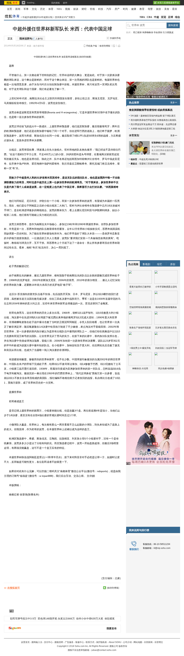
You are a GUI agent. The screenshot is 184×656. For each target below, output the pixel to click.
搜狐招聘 (58, 642)
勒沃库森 (67, 163)
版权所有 (123, 646)
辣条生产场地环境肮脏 (140, 327)
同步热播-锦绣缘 (166, 368)
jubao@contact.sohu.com (103, 650)
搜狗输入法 (36, 642)
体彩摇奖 (110, 618)
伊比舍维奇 (93, 159)
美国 (9, 350)
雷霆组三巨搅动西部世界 (151, 163)
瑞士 (104, 410)
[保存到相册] (85, 57)
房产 (117, 9)
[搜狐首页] (12, 2)
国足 (69, 187)
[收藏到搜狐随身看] (104, 587)
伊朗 (41, 200)
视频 (67, 9)
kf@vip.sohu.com (162, 548)
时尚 (125, 9)
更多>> (173, 102)
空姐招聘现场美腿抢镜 (140, 307)
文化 (34, 9)
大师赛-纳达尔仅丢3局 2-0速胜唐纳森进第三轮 (153, 128)
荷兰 (76, 298)
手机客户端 (91, 46)
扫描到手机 (115, 38)
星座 (174, 9)
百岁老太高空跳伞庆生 (166, 327)
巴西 (81, 131)
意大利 (31, 303)
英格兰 (56, 326)
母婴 (150, 9)
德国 (110, 294)
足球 (170, 17)
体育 (50, 9)
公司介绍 (127, 642)
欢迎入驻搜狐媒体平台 (168, 2)
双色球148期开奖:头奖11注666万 (56, 618)
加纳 (65, 340)
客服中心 (79, 642)
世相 (92, 9)
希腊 (29, 135)
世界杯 (63, 75)
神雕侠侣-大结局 (140, 368)
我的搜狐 (55, 3)
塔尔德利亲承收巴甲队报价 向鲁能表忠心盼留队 (153, 120)
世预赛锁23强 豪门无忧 (162, 142)
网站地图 (138, 642)
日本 (75, 294)
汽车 (108, 9)
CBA (149, 17)
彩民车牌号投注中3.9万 (23, 618)
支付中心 (48, 642)
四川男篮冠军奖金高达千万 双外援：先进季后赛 (153, 124)
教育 (141, 9)
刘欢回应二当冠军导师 (166, 348)
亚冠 (163, 17)
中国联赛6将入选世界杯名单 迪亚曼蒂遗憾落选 (56, 57)
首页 (9, 9)
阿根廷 (20, 200)
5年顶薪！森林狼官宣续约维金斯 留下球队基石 (153, 116)
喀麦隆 (23, 322)
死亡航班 (137, 32)
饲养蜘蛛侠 (147, 32)
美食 (166, 9)
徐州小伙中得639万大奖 (89, 618)
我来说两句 (31, 38)
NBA (59, 9)
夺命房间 (158, 32)
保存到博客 (104, 46)
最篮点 (134, 163)
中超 (156, 17)
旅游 (158, 9)
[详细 (162, 154)
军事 (26, 9)
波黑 (97, 84)
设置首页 (25, 642)
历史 (42, 9)
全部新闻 (148, 642)
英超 (114, 154)
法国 (54, 214)
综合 (177, 17)
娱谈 (75, 9)
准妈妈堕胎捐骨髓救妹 (166, 307)
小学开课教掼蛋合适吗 (166, 287)
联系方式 (90, 642)
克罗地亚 (112, 98)
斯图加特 (77, 159)
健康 (133, 9)
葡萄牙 (106, 126)
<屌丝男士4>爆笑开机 (140, 348)
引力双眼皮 (168, 32)
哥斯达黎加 (71, 364)
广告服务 (69, 642)
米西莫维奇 (53, 177)
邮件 (65, 3)
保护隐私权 (101, 642)
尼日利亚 (32, 200)
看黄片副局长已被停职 (140, 287)
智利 (90, 312)
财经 (84, 9)
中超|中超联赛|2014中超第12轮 (37, 17)
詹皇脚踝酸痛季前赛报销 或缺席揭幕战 (150, 110)
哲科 (66, 149)
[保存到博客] (113, 588)
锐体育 (134, 159)
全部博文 (158, 642)
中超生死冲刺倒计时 (149, 159)
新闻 (17, 9)
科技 (100, 9)
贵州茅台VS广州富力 (65, 17)
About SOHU (115, 642)
